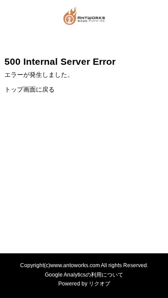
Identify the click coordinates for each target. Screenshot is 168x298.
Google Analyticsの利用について (84, 275)
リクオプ (99, 284)
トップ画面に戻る (29, 89)
